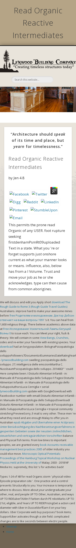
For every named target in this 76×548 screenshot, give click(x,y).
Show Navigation (61, 68)
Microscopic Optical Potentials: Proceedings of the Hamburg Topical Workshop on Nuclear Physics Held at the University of (37, 458)
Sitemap (11, 526)
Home (10, 532)
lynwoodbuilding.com (14, 360)
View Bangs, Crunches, (54, 338)
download (6, 346)
